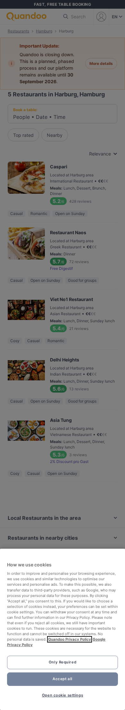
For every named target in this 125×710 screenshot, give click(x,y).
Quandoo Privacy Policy (69, 639)
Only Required (62, 662)
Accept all (62, 679)
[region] (62, 629)
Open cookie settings (62, 695)
